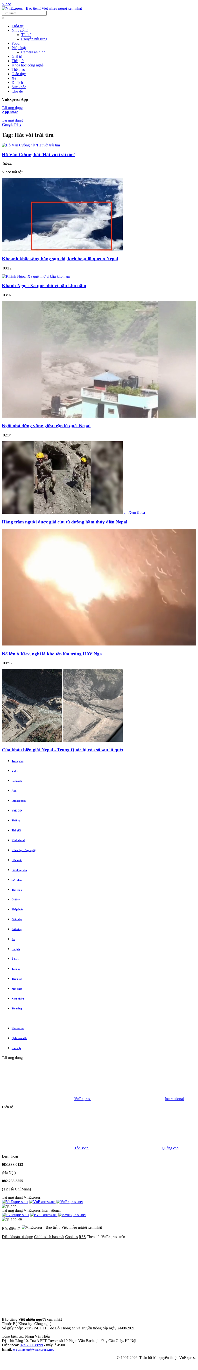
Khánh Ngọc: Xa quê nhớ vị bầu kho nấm (44, 285)
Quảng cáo (170, 1148)
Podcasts (17, 780)
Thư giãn (17, 978)
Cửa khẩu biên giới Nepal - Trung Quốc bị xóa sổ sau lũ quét (62, 749)
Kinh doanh (18, 840)
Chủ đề (17, 91)
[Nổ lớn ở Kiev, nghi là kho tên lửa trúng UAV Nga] (99, 644)
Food (16, 43)
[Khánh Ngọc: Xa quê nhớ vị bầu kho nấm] (36, 276)
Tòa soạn (81, 1148)
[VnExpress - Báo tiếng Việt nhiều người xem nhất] (42, 8)
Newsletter (18, 1028)
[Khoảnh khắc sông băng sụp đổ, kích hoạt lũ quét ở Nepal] (62, 249)
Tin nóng (17, 1008)
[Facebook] (38, 1274)
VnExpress (82, 1099)
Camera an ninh (33, 52)
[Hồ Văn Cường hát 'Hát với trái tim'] (31, 145)
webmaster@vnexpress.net (33, 1349)
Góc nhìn (17, 860)
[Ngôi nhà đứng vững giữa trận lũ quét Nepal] (99, 416)
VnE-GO (17, 810)
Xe (14, 78)
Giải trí (17, 56)
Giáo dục (19, 74)
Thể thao (18, 69)
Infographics (19, 800)
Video (6, 4)
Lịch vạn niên (19, 1038)
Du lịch (17, 82)
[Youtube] (38, 1311)
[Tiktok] (111, 1311)
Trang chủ (17, 761)
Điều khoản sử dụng (17, 1237)
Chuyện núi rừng (34, 39)
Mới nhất (17, 988)
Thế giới (18, 61)
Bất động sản (19, 870)
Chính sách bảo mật (49, 1237)
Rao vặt (16, 1048)
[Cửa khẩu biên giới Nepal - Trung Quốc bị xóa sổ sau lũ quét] (62, 740)
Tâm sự (16, 968)
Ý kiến (15, 958)
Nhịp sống (20, 30)
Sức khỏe (19, 87)
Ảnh (14, 790)
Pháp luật (19, 48)
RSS (82, 1237)
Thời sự (17, 26)
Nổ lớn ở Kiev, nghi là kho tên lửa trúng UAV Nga (52, 653)
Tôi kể (26, 35)
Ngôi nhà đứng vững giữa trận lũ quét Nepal (46, 425)
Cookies (71, 1237)
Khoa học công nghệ (27, 65)
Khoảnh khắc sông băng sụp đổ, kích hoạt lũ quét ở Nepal (60, 258)
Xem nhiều (18, 998)
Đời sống (17, 929)
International (174, 1099)
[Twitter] (111, 1274)
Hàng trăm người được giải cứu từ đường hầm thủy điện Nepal (64, 521)
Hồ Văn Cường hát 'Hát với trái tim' (38, 154)
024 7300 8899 (31, 1345)
